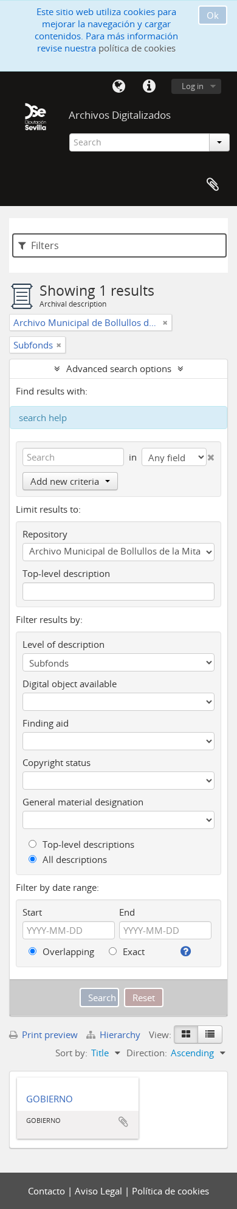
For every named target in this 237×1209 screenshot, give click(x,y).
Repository (44, 534)
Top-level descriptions (87, 844)
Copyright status (56, 762)
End (127, 912)
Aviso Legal (100, 1191)
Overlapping (67, 951)
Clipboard (212, 185)
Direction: (146, 1053)
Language (118, 87)
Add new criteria (64, 481)
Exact (132, 951)
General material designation (82, 802)
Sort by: (71, 1053)
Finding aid (45, 723)
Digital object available (69, 684)
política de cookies (137, 48)
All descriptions (73, 859)
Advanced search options (118, 368)
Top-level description (66, 573)
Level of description (63, 644)
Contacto (47, 1191)
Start (32, 912)
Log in (193, 86)
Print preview (48, 1034)
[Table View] (209, 1034)
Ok (213, 15)
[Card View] (186, 1034)
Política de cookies (170, 1191)
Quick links (149, 87)
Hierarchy (120, 1034)
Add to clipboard (123, 1122)
